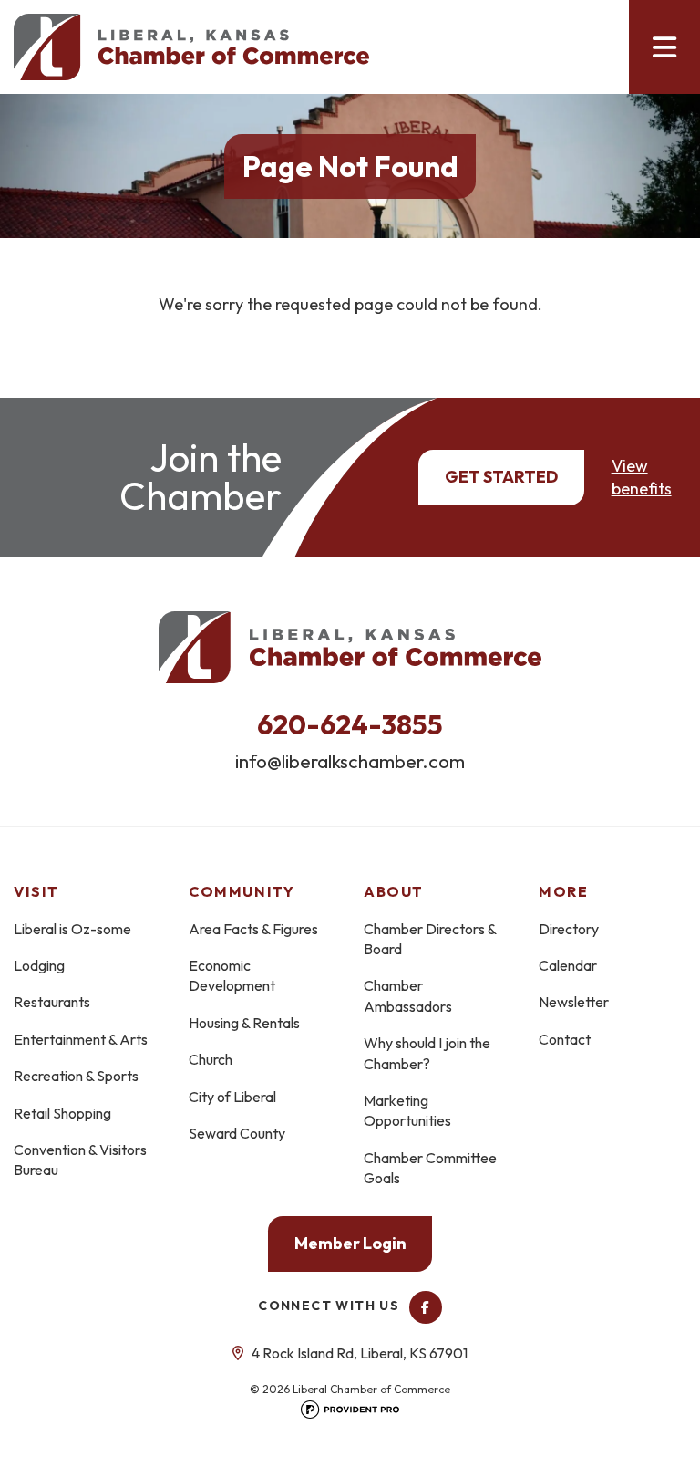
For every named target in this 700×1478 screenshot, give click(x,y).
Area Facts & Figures (253, 929)
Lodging (39, 965)
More (563, 891)
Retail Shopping (62, 1113)
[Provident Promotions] (350, 1414)
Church (210, 1059)
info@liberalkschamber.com (350, 761)
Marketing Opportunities (407, 1110)
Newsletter (574, 1002)
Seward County (237, 1133)
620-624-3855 (350, 724)
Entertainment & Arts (81, 1039)
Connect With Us (330, 1305)
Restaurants (52, 1002)
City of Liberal (232, 1097)
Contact (565, 1039)
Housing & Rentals (244, 1023)
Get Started (501, 476)
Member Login (350, 1243)
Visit (36, 891)
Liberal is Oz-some (72, 929)
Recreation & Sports (76, 1076)
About (394, 891)
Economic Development (232, 975)
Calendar (568, 965)
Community (241, 891)
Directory (569, 929)
